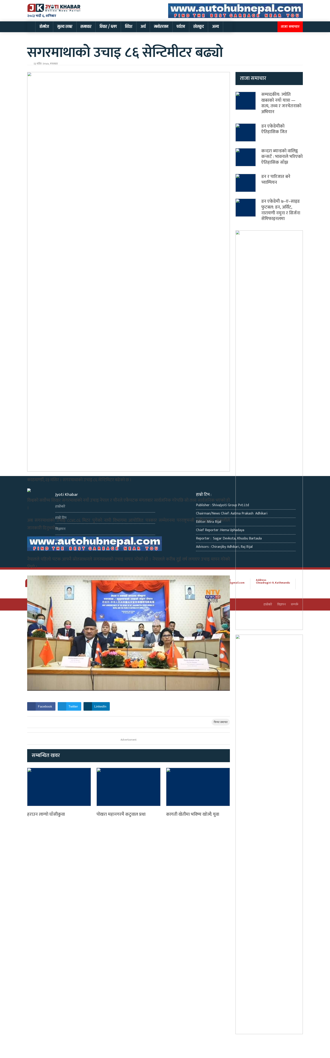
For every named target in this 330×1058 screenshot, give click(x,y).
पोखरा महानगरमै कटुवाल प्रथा (121, 814)
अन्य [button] (215, 26)
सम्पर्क (59, 540)
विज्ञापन (60, 529)
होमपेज (44, 26)
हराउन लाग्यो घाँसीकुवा (46, 814)
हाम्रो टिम (60, 518)
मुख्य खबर (64, 26)
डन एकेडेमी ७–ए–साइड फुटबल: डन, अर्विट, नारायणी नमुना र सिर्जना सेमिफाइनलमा (280, 210)
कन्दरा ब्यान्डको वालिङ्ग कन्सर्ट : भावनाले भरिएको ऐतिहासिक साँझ (282, 156)
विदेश (128, 26)
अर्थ (143, 26)
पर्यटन (181, 26)
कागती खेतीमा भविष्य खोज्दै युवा (192, 814)
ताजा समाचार (290, 27)
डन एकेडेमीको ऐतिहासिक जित (274, 129)
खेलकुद (198, 26)
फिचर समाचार (221, 722)
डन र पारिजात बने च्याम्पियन (275, 179)
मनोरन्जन (161, 26)
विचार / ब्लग (108, 26)
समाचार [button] (86, 26)
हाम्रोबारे (60, 506)
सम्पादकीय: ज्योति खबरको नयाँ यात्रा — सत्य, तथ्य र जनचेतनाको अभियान (281, 103)
